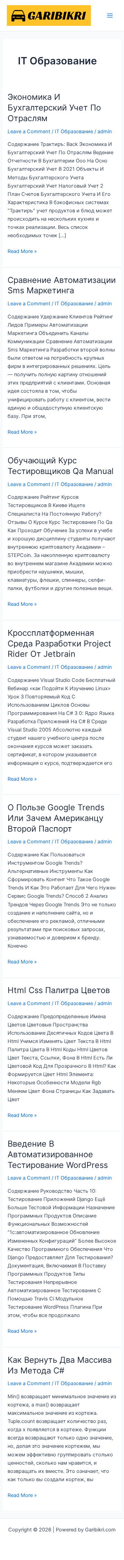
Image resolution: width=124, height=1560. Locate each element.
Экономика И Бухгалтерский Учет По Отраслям (54, 107)
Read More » (22, 250)
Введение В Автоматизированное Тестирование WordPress (58, 1154)
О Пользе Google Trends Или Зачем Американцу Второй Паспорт (56, 818)
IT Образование (74, 131)
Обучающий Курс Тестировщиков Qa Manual (61, 465)
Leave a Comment (29, 131)
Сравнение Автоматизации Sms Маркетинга (62, 285)
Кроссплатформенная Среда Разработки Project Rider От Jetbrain (59, 643)
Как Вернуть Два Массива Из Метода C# (60, 1365)
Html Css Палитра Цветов (59, 990)
